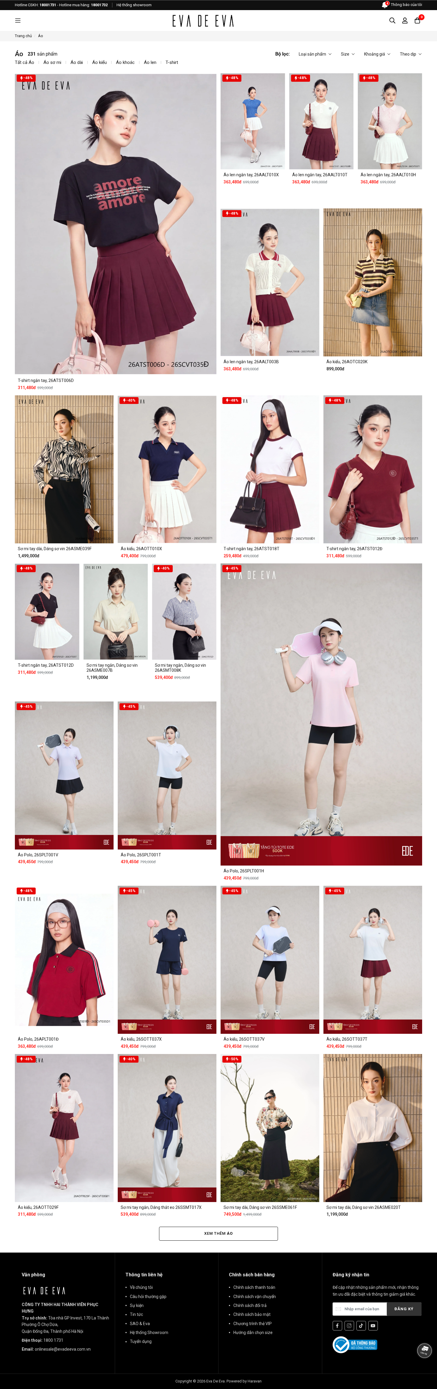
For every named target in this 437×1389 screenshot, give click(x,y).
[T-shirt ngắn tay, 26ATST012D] (47, 611)
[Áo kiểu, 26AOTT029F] (64, 1128)
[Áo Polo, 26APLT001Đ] (64, 960)
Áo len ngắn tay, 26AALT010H (388, 174)
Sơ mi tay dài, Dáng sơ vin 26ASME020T (363, 1207)
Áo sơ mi (52, 62)
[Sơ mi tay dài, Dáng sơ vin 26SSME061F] (270, 1128)
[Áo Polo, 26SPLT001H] (321, 714)
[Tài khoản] (405, 20)
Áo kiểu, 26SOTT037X (141, 1039)
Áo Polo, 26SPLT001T (141, 854)
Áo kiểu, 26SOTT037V (244, 1039)
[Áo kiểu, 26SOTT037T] (372, 960)
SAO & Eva (140, 1323)
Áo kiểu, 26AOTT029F (38, 1207)
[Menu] (18, 21)
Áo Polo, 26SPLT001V (38, 854)
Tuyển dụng (141, 1341)
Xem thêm (218, 1233)
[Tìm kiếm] (392, 20)
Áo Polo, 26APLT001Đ (38, 1039)
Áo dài (76, 62)
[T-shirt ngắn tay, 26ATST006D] (115, 224)
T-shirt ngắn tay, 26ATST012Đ (354, 548)
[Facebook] (337, 1325)
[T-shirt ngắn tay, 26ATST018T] (270, 469)
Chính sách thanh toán (254, 1287)
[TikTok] (361, 1325)
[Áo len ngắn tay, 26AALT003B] (270, 282)
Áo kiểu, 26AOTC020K (346, 361)
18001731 (48, 5)
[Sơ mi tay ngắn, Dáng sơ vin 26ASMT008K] (184, 611)
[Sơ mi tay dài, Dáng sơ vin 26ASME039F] (64, 469)
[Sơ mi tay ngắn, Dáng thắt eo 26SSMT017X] (167, 1128)
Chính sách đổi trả (250, 1305)
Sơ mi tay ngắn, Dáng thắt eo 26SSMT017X (161, 1207)
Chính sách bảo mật (252, 1314)
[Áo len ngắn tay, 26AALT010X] (253, 121)
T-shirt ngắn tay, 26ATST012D (46, 665)
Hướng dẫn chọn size (253, 1332)
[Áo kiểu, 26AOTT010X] (167, 469)
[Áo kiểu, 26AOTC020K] (372, 282)
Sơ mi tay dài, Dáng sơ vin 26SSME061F (260, 1207)
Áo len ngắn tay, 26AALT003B (251, 361)
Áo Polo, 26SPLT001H (244, 871)
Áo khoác (125, 62)
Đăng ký (404, 1309)
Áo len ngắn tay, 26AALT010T (320, 174)
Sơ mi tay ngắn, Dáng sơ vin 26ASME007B (112, 668)
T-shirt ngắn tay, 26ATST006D (46, 380)
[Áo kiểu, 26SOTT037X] (167, 960)
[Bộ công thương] (355, 1344)
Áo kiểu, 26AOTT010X (141, 548)
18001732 (99, 5)
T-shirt (172, 62)
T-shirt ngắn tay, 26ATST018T (251, 548)
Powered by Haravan (244, 1381)
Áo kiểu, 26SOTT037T (346, 1039)
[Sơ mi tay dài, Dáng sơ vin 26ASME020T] (372, 1128)
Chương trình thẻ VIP (252, 1323)
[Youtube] (373, 1325)
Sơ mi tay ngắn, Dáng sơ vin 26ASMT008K (180, 668)
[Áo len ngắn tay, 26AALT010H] (390, 121)
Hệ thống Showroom (149, 1332)
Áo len (150, 62)
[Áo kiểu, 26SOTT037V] (270, 960)
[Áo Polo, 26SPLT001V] (64, 775)
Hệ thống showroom (134, 5)
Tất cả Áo (24, 62)
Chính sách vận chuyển (254, 1296)
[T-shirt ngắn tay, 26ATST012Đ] (372, 469)
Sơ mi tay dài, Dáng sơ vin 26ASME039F (55, 548)
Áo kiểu (99, 62)
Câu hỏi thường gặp (148, 1296)
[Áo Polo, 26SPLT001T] (167, 775)
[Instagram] (349, 1325)
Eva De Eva (215, 1381)
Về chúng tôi (141, 1287)
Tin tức (136, 1314)
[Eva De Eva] (202, 20)
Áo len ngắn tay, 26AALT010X (251, 174)
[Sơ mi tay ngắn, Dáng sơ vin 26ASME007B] (116, 611)
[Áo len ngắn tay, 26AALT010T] (321, 121)
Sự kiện (137, 1305)
